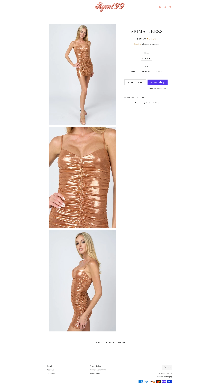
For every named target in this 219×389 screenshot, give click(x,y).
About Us (50, 370)
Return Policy (95, 373)
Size (146, 66)
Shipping (137, 44)
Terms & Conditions (98, 370)
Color (146, 53)
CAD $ (166, 367)
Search (49, 366)
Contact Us (51, 373)
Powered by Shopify (164, 376)
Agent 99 (168, 373)
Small (134, 72)
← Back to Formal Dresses (109, 342)
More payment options (157, 88)
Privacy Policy (95, 366)
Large (158, 72)
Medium (146, 72)
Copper (146, 58)
